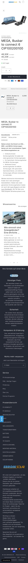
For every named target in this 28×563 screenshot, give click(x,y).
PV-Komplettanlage (9, 377)
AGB (18, 557)
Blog (4, 388)
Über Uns (6, 392)
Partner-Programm (9, 396)
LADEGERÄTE (7, 422)
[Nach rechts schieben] (17, 262)
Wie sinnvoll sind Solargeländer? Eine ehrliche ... (12, 230)
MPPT (4, 418)
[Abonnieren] (23, 365)
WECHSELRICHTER (9, 414)
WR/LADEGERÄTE (8, 426)
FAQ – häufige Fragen (9, 381)
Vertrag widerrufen (6, 560)
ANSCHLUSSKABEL (9, 444)
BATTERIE (6, 433)
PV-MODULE (7, 411)
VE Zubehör (6, 441)
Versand (6, 59)
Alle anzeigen (22, 206)
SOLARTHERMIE (8, 459)
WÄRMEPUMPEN (8, 456)
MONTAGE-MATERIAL (9, 448)
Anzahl (3, 67)
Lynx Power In (15, 187)
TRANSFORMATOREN (9, 429)
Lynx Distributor (6, 189)
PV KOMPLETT (7, 407)
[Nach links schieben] (10, 262)
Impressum (21, 559)
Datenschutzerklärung (9, 557)
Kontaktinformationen (11, 559)
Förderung (6, 385)
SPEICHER (6, 437)
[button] (3, 2)
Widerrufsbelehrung (21, 554)
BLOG (1, 419)
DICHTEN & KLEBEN (9, 452)
